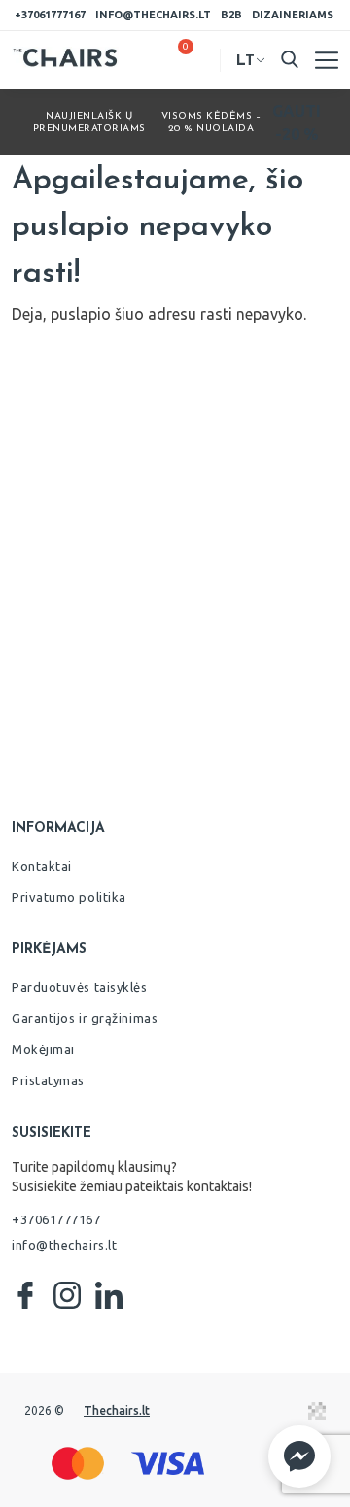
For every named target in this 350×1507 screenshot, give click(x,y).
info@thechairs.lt (153, 14)
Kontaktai (42, 866)
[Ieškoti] (289, 59)
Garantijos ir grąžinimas (85, 1018)
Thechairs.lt (117, 1410)
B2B (231, 14)
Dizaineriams (292, 14)
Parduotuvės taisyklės (80, 987)
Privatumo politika (69, 897)
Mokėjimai (43, 1049)
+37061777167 (50, 14)
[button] (299, 1456)
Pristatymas (48, 1080)
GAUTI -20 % (296, 122)
